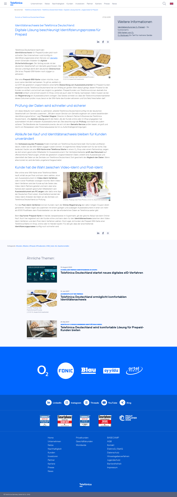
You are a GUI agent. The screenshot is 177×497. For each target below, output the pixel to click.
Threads (95, 402)
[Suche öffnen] (164, 3)
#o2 (56, 246)
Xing (129, 402)
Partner (90, 3)
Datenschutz (113, 452)
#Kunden (19, 246)
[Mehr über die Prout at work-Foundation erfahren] (128, 421)
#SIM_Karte (50, 246)
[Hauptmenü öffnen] (5, 3)
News (114, 3)
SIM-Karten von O (126, 32)
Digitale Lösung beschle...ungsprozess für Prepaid (81, 10)
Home (51, 437)
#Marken (26, 246)
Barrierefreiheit (114, 463)
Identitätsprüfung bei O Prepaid (131, 27)
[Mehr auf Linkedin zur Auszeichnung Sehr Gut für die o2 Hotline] (85, 421)
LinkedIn (57, 402)
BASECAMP (113, 437)
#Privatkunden (41, 246)
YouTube (112, 402)
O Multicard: (123, 35)
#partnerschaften (63, 246)
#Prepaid (32, 246)
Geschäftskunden (84, 441)
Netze (47, 3)
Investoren (79, 3)
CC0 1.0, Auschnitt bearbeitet (98, 200)
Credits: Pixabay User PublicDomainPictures (78, 77)
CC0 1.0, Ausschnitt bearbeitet (73, 79)
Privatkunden (82, 437)
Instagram (76, 402)
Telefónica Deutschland (33, 10)
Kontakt (110, 445)
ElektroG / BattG (115, 448)
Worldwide (81, 445)
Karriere (98, 3)
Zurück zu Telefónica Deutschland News (29, 17)
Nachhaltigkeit (58, 3)
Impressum (112, 467)
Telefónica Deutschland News (52, 10)
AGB (109, 441)
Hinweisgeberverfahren (118, 456)
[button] (98, 42)
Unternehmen (36, 3)
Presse (107, 3)
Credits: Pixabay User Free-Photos (74, 200)
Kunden (70, 3)
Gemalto (53, 58)
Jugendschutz (113, 460)
